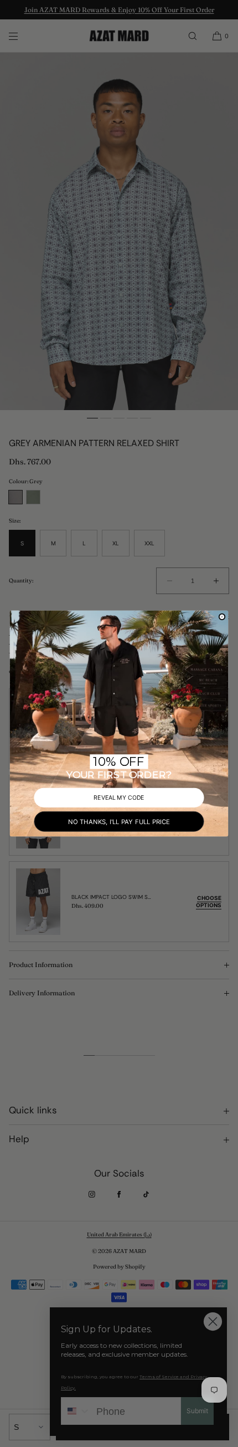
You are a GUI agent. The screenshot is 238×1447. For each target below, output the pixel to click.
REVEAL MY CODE (119, 797)
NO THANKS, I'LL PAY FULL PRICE (118, 821)
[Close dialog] (222, 616)
